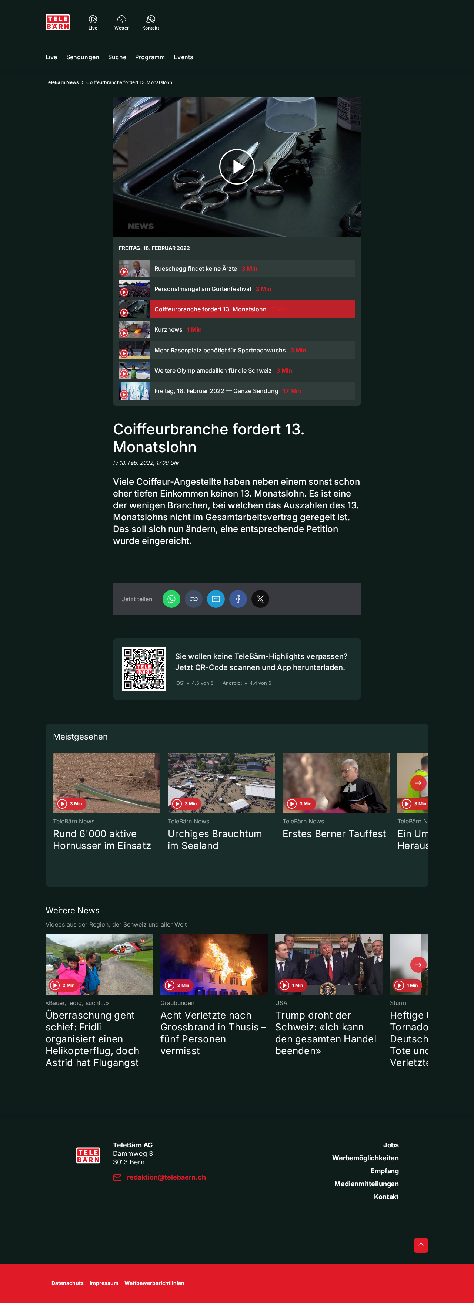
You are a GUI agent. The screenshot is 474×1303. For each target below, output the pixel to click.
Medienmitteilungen (366, 1184)
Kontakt (386, 1197)
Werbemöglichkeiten (365, 1158)
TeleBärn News (62, 82)
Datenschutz (67, 1283)
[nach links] (55, 783)
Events (183, 57)
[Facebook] (238, 599)
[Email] (216, 599)
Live (51, 57)
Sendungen (82, 57)
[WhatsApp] (171, 599)
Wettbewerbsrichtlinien (154, 1283)
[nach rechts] (418, 783)
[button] (194, 599)
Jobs (391, 1145)
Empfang (385, 1171)
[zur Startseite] (58, 22)
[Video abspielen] (237, 167)
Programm (150, 57)
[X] (260, 599)
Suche (117, 57)
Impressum (104, 1283)
